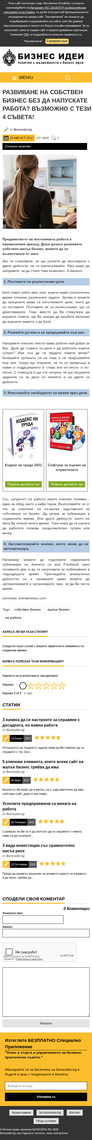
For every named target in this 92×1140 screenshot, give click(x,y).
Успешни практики (18, 146)
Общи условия (46, 1121)
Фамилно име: (12, 913)
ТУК (26, 34)
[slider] (46, 686)
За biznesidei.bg (50, 1112)
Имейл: (7, 927)
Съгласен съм (57, 41)
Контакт (74, 1112)
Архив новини (21, 1112)
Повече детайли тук (23, 484)
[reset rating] (23, 686)
